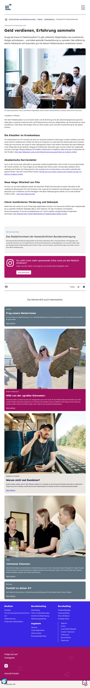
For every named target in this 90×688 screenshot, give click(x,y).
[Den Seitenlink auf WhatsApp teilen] (78, 287)
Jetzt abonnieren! (23, 272)
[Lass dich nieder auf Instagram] (6, 666)
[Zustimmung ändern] (4, 681)
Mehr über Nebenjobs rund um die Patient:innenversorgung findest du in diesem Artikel (46, 152)
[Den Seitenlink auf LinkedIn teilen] (84, 287)
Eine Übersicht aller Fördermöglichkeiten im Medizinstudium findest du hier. (40, 213)
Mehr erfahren (10, 323)
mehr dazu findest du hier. (25, 194)
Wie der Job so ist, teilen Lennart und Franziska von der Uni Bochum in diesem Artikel (42, 173)
